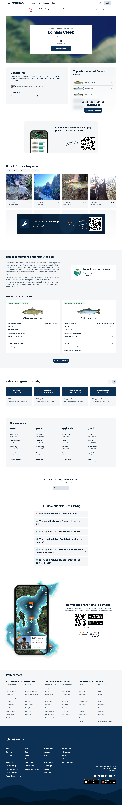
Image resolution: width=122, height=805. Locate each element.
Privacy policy (11, 766)
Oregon (57, 36)
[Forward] (114, 382)
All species (66, 759)
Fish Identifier (48, 759)
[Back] (110, 382)
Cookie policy (30, 766)
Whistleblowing (11, 772)
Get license (87, 275)
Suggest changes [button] (61, 488)
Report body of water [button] (13, 776)
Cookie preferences (32, 769)
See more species (61, 361)
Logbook (46, 769)
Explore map (61, 49)
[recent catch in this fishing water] (19, 191)
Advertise (9, 762)
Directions (33, 96)
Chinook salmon (12, 171)
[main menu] (115, 3)
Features (46, 752)
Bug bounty (29, 762)
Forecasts (46, 755)
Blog (26, 752)
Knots (27, 755)
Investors (9, 759)
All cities (65, 755)
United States (63, 36)
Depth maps (47, 766)
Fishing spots (48, 762)
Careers (9, 752)
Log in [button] (107, 3)
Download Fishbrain (93, 110)
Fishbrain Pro (48, 748)
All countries (66, 748)
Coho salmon (25, 171)
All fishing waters (68, 762)
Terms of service (12, 769)
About (8, 748)
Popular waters (30, 759)
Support (9, 755)
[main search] (100, 3)
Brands (27, 748)
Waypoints (47, 772)
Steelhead (36, 171)
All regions (66, 752)
